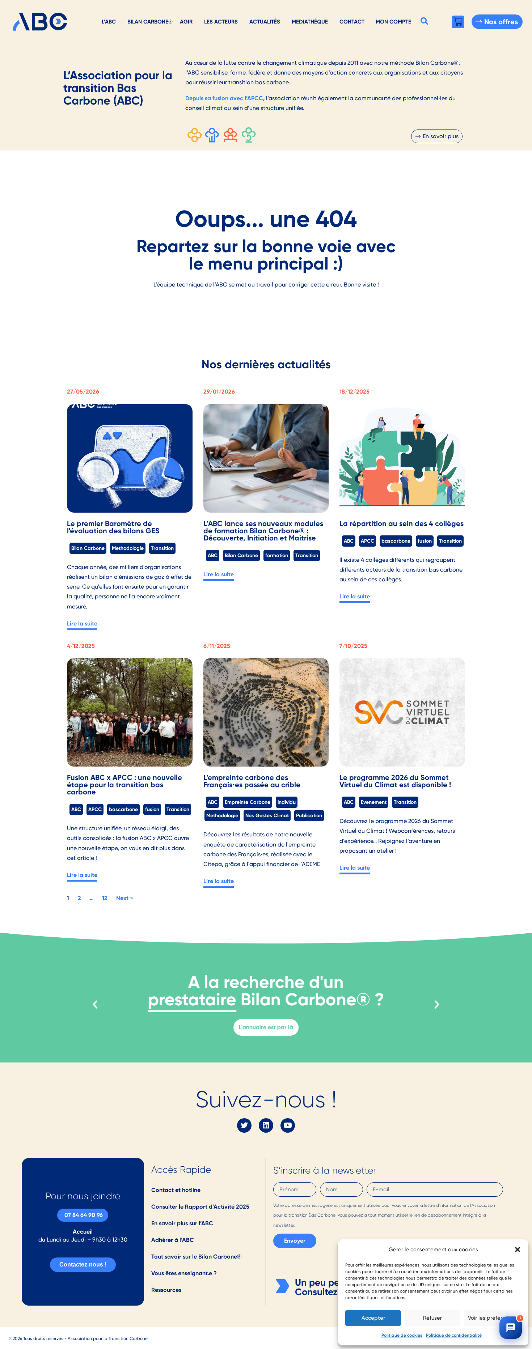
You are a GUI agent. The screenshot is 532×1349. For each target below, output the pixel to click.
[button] (517, 1249)
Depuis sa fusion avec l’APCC (224, 98)
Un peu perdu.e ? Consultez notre (332, 1287)
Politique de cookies (401, 1335)
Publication (309, 815)
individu (287, 802)
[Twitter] (244, 1125)
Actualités (264, 21)
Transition (162, 548)
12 (104, 898)
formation (276, 555)
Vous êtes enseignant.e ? (184, 1273)
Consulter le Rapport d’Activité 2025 (200, 1206)
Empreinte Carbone (247, 802)
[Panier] (458, 22)
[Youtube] (287, 1125)
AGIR (186, 21)
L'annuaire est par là (266, 1027)
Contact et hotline (175, 1190)
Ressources (166, 1290)
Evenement (374, 802)
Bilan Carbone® (150, 21)
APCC (367, 541)
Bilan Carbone (88, 548)
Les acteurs (221, 21)
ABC (213, 555)
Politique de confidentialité (454, 1335)
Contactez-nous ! (82, 1264)
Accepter (373, 1318)
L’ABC (109, 21)
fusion (425, 541)
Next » (124, 898)
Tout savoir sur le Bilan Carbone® (196, 1256)
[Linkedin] (266, 1125)
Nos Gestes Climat (267, 815)
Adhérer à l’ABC (172, 1240)
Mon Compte (393, 21)
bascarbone (395, 541)
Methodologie (128, 548)
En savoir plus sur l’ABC (182, 1223)
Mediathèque (310, 21)
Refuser (432, 1318)
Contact (351, 21)
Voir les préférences (492, 1318)
